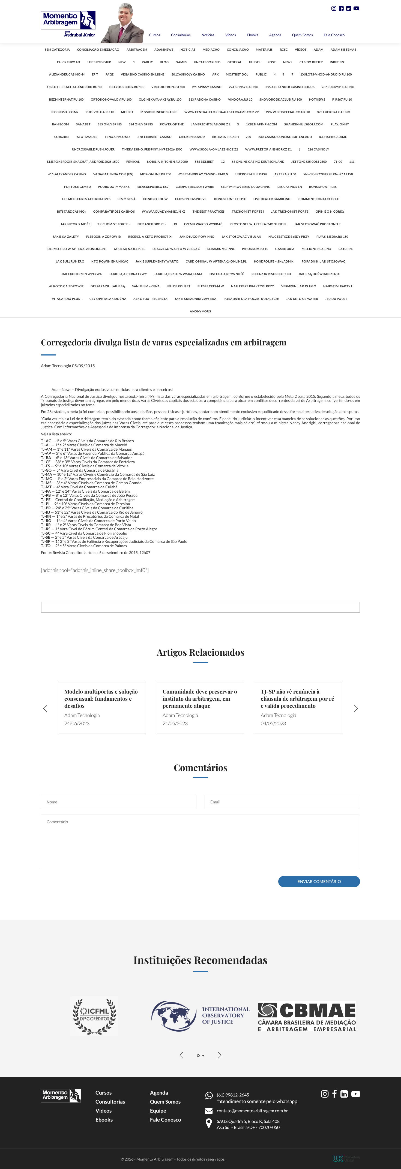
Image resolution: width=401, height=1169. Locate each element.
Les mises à (127, 199)
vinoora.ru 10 (240, 99)
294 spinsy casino (244, 87)
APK (215, 74)
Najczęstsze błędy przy (288, 236)
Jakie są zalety (66, 236)
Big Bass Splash (225, 136)
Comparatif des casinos (114, 211)
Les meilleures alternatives (86, 199)
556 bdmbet (204, 161)
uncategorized (207, 62)
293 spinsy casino (207, 87)
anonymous (200, 311)
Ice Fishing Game (333, 136)
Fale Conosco (334, 35)
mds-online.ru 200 (155, 174)
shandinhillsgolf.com (304, 124)
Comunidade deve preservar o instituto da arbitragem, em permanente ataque (200, 698)
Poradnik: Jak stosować (323, 261)
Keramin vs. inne (221, 249)
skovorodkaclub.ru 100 (280, 99)
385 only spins (110, 124)
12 (223, 161)
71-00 (338, 161)
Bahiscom (60, 124)
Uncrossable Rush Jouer (93, 149)
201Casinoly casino (188, 74)
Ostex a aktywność (227, 274)
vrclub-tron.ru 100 (168, 87)
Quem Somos (302, 35)
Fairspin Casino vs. (191, 199)
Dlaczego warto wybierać (176, 249)
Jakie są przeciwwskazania (178, 274)
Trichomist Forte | (248, 211)
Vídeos (230, 35)
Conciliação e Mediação (98, 49)
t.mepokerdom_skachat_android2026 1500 (83, 161)
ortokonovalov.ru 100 (111, 99)
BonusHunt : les (323, 186)
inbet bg (337, 62)
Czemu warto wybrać (203, 224)
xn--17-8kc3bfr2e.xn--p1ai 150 (328, 174)
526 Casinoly (318, 149)
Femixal (133, 161)
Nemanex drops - (151, 224)
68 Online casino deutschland (258, 161)
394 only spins (141, 124)
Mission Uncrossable (158, 112)
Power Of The (172, 124)
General (235, 62)
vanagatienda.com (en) (113, 174)
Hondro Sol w (155, 199)
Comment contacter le (318, 199)
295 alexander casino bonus (290, 87)
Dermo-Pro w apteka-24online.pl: (77, 249)
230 (248, 136)
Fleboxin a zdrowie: (103, 236)
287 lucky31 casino (338, 87)
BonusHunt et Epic (230, 199)
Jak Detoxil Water (302, 298)
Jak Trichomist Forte (290, 211)
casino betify (311, 62)
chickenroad (68, 62)
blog (164, 62)
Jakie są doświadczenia (319, 274)
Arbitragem (137, 49)
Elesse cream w (210, 286)
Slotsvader (87, 136)
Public (261, 74)
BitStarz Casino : (71, 211)
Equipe (158, 1110)
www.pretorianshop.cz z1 (268, 149)
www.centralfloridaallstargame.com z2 (221, 112)
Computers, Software (195, 186)
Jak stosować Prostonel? (317, 224)
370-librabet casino (154, 136)
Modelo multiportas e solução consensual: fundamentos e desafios (101, 698)
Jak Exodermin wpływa (81, 274)
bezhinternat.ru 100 (66, 99)
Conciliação (238, 49)
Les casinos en (289, 186)
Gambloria (285, 249)
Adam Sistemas (344, 49)
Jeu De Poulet (179, 286)
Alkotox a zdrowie (66, 286)
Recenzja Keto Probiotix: (150, 236)
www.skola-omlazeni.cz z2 (214, 149)
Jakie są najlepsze (129, 249)
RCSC (284, 49)
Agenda (275, 35)
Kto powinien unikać (109, 261)
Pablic (147, 62)
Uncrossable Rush (251, 174)
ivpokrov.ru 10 (255, 249)
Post (272, 62)
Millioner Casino (316, 249)
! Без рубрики (99, 62)
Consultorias (181, 35)
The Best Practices (209, 211)
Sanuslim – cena (146, 286)
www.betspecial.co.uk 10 (288, 112)
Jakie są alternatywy (128, 274)
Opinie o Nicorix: (330, 211)
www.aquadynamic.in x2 (163, 211)
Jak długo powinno (197, 236)
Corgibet (62, 136)
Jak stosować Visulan (241, 236)
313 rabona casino (204, 99)
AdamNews (163, 49)
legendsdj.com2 (65, 112)
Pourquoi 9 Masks (114, 186)
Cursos (154, 35)
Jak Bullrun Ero (70, 261)
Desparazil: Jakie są (108, 286)
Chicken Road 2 (192, 136)
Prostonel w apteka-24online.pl (258, 224)
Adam (319, 49)
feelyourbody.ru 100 (127, 87)
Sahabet (83, 124)
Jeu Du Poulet (337, 298)
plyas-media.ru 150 (332, 236)
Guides (255, 62)
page (110, 74)
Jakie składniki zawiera (196, 298)
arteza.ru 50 (285, 174)
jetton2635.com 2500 (309, 161)
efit (95, 74)
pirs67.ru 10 (342, 99)
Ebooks (252, 35)
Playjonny (340, 124)
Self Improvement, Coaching (245, 186)
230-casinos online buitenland (285, 136)
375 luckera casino (333, 112)
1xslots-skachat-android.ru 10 (74, 87)
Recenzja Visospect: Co (271, 274)
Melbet (127, 112)
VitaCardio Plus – (67, 298)
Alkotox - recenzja (150, 298)
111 (352, 161)
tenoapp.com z (118, 136)
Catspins (346, 249)
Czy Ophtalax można (107, 298)
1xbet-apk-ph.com (261, 124)
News (287, 62)
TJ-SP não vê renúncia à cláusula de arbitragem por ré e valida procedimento (297, 698)
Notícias (208, 35)
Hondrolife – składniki (274, 261)
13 (175, 224)
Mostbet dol (237, 74)
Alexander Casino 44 (67, 74)
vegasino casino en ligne (142, 74)
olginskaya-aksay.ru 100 (160, 99)
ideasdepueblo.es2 (153, 186)
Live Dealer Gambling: (272, 199)
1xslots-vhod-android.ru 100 (326, 74)
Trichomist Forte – (113, 224)
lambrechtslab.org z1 (210, 124)
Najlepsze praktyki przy (252, 286)
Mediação (211, 49)
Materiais (264, 49)
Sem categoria (57, 49)
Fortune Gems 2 (77, 186)
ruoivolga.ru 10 (100, 112)
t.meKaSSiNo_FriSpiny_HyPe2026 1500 (152, 149)
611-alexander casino (67, 174)
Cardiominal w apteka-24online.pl (216, 261)
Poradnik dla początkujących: (251, 298)
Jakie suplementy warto (157, 261)
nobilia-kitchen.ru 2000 (167, 161)
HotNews (317, 99)
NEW (122, 62)
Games (181, 62)
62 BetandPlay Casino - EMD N (203, 174)
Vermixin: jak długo (298, 286)
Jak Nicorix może (75, 224)
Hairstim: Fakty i (337, 286)
